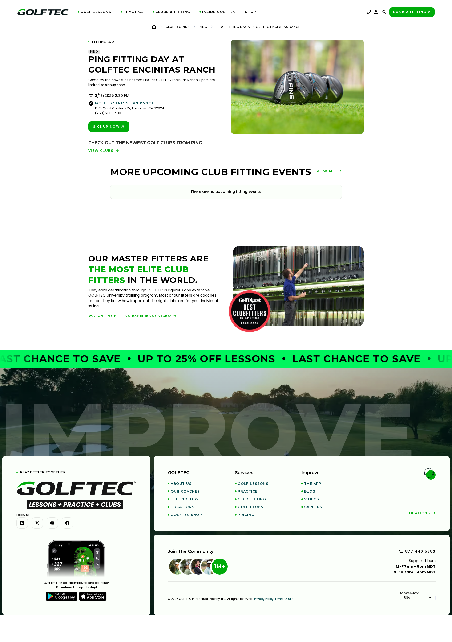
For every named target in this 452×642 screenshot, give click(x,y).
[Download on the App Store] (93, 596)
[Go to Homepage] (154, 27)
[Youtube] (52, 523)
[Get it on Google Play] (61, 596)
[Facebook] (67, 523)
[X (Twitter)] (37, 523)
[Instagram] (22, 523)
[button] (94, 11)
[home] (43, 12)
